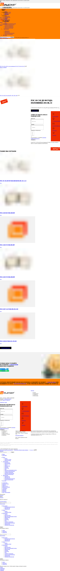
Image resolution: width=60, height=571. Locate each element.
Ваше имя (33, 118)
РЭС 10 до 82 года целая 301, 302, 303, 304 (8, 95)
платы (3, 530)
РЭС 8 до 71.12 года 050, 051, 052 (9, 309)
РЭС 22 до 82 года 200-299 (7, 212)
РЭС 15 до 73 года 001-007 (7, 245)
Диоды (6, 464)
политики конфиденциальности (38, 138)
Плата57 (1, 37)
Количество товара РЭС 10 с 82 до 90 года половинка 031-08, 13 (45, 107)
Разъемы (6, 466)
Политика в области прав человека (21, 449)
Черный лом (7, 476)
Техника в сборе (8, 459)
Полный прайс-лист (5, 348)
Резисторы (7, 21)
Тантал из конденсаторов (10, 471)
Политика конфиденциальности (6, 449)
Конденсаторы (7, 17)
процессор (4, 531)
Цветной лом (7, 477)
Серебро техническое (9, 472)
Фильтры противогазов (9, 473)
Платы (6, 458)
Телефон (32, 124)
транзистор (4, 532)
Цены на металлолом (9, 34)
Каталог (4, 37)
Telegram (54, 135)
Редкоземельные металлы (10, 478)
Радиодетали (8, 37)
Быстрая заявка (35, 110)
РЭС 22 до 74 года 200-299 (7, 277)
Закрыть (1, 451)
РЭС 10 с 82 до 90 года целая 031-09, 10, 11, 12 (13, 180)
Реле (12, 37)
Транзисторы (7, 462)
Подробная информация (36, 130)
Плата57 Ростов (3, 10)
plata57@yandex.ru (56, 125)
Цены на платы (7, 13)
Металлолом (4, 505)
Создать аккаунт (3, 501)
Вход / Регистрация (6, 492)
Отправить (33, 139)
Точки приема (55, 116)
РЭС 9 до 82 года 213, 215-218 (8, 341)
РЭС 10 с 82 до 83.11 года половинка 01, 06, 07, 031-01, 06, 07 (12, 66)
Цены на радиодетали (9, 27)
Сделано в (31, 449)
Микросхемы (7, 465)
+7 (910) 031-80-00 (6, 7)
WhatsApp (55, 130)
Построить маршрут (19, 435)
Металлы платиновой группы (11, 470)
